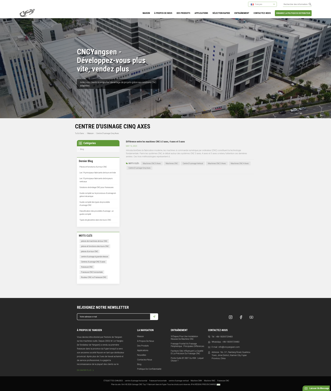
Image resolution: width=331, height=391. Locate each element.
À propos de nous (145, 341)
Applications (142, 350)
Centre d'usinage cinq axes (140, 168)
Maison (146, 13)
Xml (123, 384)
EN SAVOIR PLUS (84, 370)
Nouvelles (141, 355)
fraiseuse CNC (87, 267)
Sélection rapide (221, 13)
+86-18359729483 (224, 336)
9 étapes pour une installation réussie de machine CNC (184, 337)
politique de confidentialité (149, 369)
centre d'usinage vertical (179, 381)
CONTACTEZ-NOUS (262, 13)
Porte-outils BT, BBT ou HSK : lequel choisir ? (187, 359)
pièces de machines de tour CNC (94, 241)
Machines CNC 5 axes (152, 163)
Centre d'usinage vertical (193, 163)
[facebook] (241, 317)
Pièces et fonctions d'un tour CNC (93, 167)
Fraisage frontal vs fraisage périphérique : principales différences (187, 344)
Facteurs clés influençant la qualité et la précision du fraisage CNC (187, 352)
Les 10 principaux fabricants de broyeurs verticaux (96, 180)
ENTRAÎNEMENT (241, 13)
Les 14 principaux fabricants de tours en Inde (98, 173)
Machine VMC (209, 381)
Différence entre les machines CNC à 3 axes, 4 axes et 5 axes (155, 141)
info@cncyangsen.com (229, 347)
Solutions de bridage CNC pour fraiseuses (97, 187)
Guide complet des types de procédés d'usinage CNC (95, 203)
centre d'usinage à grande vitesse (94, 257)
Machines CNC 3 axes (217, 163)
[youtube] (251, 317)
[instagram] (230, 317)
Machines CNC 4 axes (240, 163)
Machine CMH (196, 381)
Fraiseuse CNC (223, 381)
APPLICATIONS (201, 13)
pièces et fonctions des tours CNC (95, 246)
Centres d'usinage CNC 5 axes (93, 262)
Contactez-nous (144, 359)
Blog (82, 149)
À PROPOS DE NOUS (163, 13)
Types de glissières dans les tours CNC (95, 220)
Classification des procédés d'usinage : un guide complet (97, 212)
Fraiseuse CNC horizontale (92, 272)
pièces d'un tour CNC (89, 251)
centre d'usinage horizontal (136, 381)
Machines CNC (172, 163)
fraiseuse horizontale (158, 381)
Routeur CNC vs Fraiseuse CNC (93, 277)
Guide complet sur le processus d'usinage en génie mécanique (98, 194)
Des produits (183, 13)
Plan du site (116, 384)
